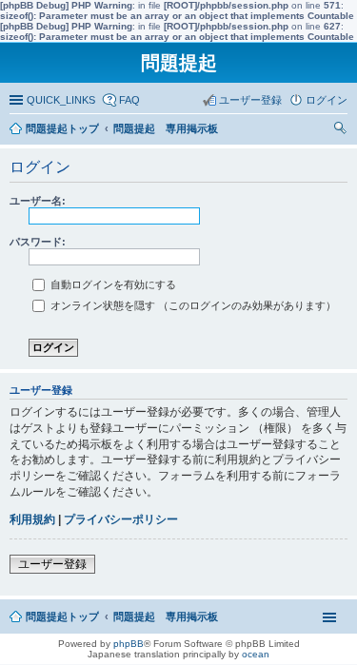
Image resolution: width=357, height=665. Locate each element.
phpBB (128, 643)
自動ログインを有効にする (112, 284)
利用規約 (32, 519)
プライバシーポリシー (121, 519)
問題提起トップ (62, 616)
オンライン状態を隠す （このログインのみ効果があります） (192, 305)
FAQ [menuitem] (129, 100)
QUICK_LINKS (61, 100)
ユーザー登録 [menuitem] (250, 100)
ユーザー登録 (52, 564)
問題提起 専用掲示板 (165, 616)
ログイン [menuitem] (326, 100)
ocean (255, 654)
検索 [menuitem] (342, 130)
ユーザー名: (38, 200)
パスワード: (38, 241)
